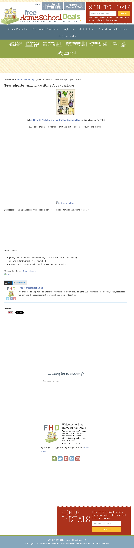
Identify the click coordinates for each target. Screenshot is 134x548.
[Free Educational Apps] (32, 44)
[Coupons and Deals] (15, 44)
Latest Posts (20, 283)
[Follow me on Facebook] (54, 460)
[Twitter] (7, 299)
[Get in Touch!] (77, 460)
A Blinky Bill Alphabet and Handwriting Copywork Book (55, 120)
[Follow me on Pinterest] (66, 460)
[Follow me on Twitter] (60, 460)
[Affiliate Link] (65, 102)
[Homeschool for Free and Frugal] (75, 44)
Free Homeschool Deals (30, 288)
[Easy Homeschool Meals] (118, 44)
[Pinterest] (14, 299)
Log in (106, 544)
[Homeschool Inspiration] (67, 53)
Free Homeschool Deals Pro (56, 544)
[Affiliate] (65, 274)
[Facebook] (11, 299)
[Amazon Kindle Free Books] (52, 44)
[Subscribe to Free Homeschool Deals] (72, 460)
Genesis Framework (81, 544)
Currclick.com (29, 271)
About (37, 4)
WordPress (97, 544)
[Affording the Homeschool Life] (98, 44)
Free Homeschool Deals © (19, 16)
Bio (9, 283)
